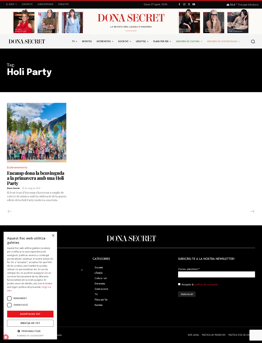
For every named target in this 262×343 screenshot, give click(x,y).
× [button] (53, 235)
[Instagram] (184, 4)
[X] (189, 4)
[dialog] (30, 285)
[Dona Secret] (131, 238)
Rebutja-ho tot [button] (30, 323)
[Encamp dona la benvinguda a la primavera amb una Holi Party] (36, 132)
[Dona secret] (26, 41)
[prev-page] (9, 211)
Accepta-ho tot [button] (30, 314)
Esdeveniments (17, 167)
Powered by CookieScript (30, 335)
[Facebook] (179, 4)
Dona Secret (13, 188)
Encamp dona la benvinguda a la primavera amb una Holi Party (35, 178)
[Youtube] (193, 4)
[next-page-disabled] (252, 211)
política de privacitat (206, 284)
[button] (253, 41)
